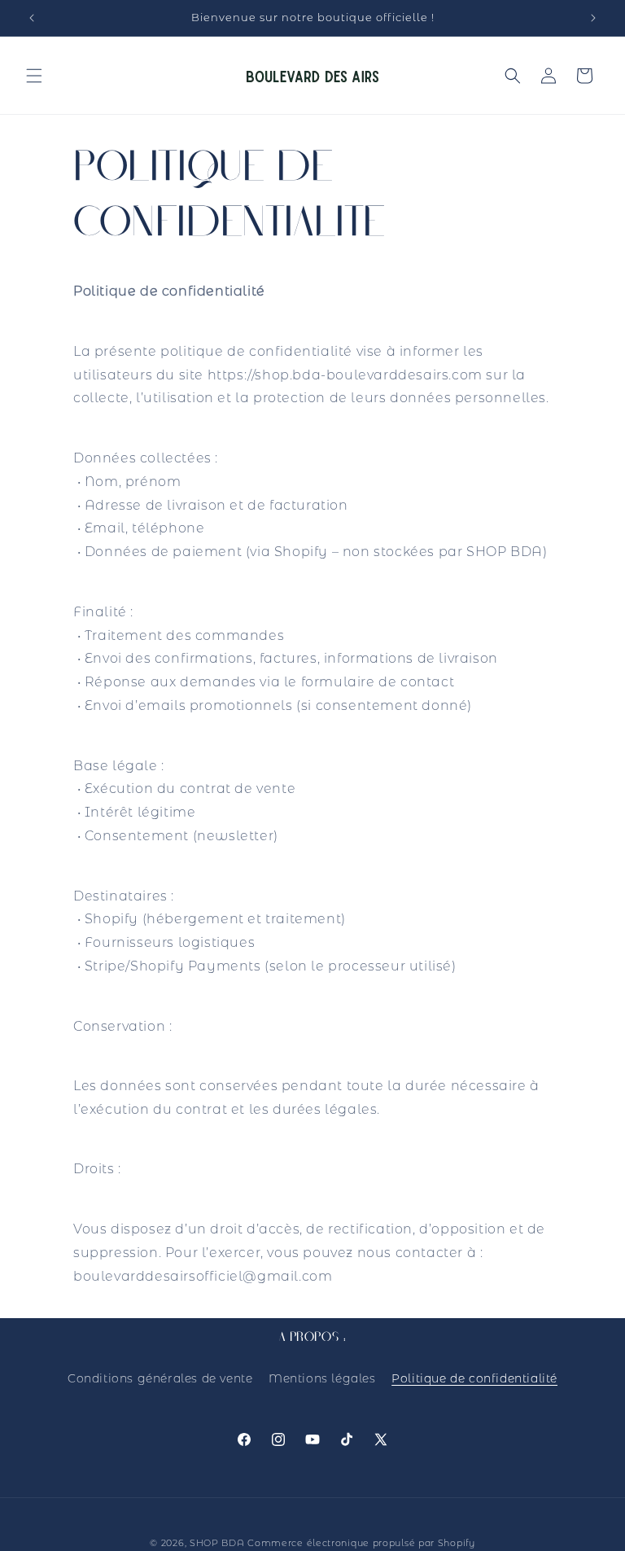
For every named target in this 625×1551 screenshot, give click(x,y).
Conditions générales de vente (160, 1378)
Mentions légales (322, 1378)
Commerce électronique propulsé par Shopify (360, 1543)
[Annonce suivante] (593, 18)
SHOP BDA (217, 1543)
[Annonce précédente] (32, 18)
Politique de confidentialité (474, 1378)
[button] (34, 76)
